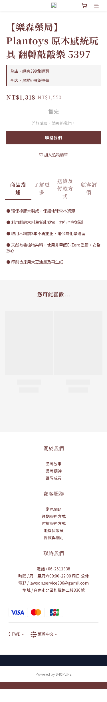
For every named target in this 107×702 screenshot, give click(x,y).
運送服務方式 (54, 516)
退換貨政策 (54, 530)
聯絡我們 (53, 137)
